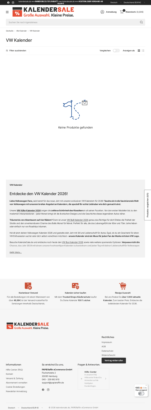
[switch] (141, 393)
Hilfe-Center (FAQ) (14, 369)
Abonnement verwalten (16, 382)
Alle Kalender (21, 31)
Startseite (9, 31)
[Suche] (141, 22)
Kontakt (9, 374)
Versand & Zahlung (14, 378)
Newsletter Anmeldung (16, 391)
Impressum (107, 342)
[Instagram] (13, 2)
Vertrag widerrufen (114, 360)
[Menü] (146, 386)
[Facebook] (8, 2)
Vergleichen (105, 50)
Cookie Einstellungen (15, 387)
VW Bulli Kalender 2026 (77, 220)
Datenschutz (107, 351)
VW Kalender (35, 31)
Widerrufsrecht (108, 355)
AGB (104, 346)
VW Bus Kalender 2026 (72, 242)
